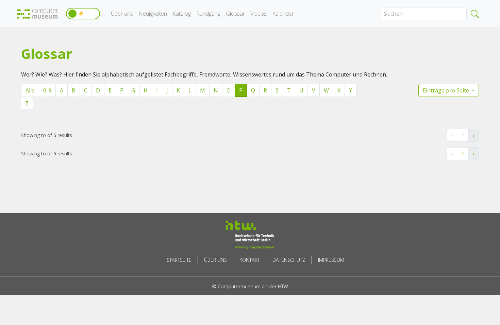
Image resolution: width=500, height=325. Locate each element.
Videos (258, 13)
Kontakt (249, 260)
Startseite (179, 260)
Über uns (122, 13)
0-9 (47, 90)
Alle (30, 90)
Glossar (235, 13)
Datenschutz (288, 260)
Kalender (283, 13)
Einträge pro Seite (446, 90)
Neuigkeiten (152, 13)
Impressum (331, 260)
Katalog (181, 13)
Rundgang (208, 13)
